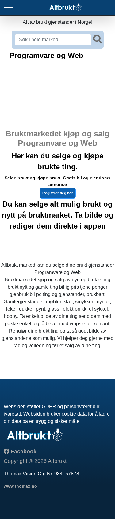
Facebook (22, 452)
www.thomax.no (20, 486)
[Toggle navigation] (8, 7)
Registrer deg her (57, 193)
